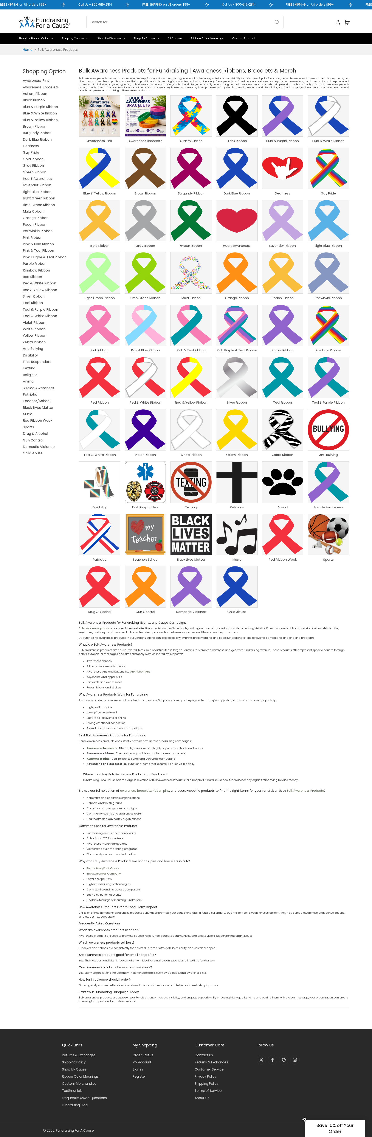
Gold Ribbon (33, 159)
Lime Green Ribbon (39, 204)
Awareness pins (98, 759)
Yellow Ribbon (34, 335)
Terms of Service (208, 1090)
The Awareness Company (104, 873)
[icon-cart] (347, 22)
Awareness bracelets (102, 748)
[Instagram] (295, 1059)
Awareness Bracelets (41, 87)
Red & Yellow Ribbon (40, 289)
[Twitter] (261, 1059)
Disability (30, 355)
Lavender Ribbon (37, 185)
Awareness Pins (36, 80)
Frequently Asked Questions (84, 1098)
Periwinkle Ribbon (38, 230)
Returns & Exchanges (79, 1055)
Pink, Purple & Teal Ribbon (45, 257)
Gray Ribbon (33, 165)
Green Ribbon (34, 172)
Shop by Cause (74, 1069)
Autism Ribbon (35, 93)
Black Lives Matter (38, 407)
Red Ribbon (32, 276)
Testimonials (72, 1090)
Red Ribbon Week (38, 420)
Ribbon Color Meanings (80, 1076)
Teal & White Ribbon (40, 315)
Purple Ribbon (34, 263)
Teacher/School (36, 400)
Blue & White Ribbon (40, 113)
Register (139, 1076)
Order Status (143, 1055)
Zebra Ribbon (34, 342)
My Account (142, 1062)
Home (28, 49)
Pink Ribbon (32, 237)
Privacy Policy (205, 1076)
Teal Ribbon (33, 302)
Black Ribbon (34, 100)
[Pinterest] (283, 1059)
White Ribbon (34, 329)
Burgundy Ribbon (37, 132)
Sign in (138, 1069)
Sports (28, 427)
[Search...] (277, 22)
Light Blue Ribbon (37, 191)
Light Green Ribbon (39, 198)
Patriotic (30, 394)
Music (27, 414)
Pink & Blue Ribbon (38, 244)
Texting (29, 368)
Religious (30, 374)
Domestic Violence (39, 446)
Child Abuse (33, 453)
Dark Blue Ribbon (37, 139)
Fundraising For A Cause (103, 868)
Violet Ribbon (34, 322)
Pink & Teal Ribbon (38, 250)
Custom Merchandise (79, 1083)
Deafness (31, 145)
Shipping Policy (74, 1062)
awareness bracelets (135, 790)
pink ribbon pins (140, 671)
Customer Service (209, 1069)
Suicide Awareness (38, 388)
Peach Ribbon (34, 224)
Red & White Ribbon (39, 283)
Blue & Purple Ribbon (40, 106)
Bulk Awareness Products (305, 790)
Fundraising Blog (75, 1105)
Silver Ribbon (34, 296)
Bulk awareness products (95, 628)
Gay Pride (31, 152)
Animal (28, 381)
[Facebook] (272, 1059)
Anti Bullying (33, 348)
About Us (202, 1098)
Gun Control (33, 440)
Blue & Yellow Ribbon (40, 119)
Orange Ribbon (35, 217)
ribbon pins (161, 790)
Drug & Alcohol (35, 433)
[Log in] (337, 22)
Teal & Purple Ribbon (40, 309)
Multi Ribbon (33, 211)
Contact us (204, 1055)
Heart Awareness (37, 178)
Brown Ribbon (34, 126)
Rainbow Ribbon (36, 270)
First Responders (37, 361)
